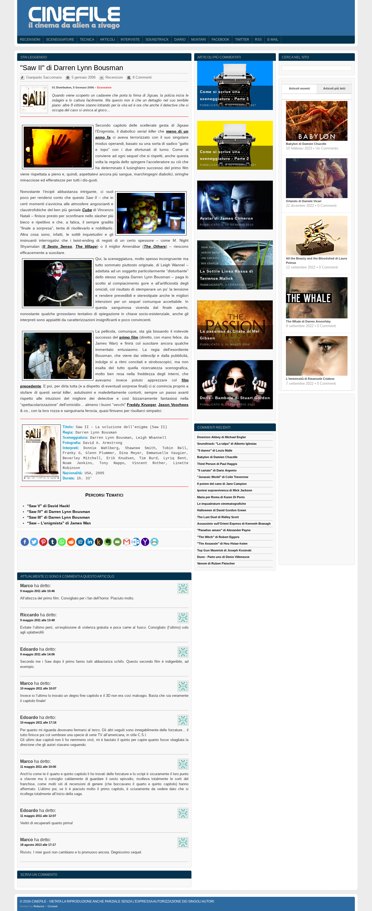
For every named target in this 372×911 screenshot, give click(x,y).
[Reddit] (71, 542)
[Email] (117, 542)
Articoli (107, 39)
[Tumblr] (52, 542)
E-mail (272, 39)
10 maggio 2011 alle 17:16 (38, 722)
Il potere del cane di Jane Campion (222, 483)
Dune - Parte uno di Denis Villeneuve (223, 556)
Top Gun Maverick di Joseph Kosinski (224, 550)
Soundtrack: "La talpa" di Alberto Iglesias (227, 443)
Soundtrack (157, 39)
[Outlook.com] (136, 542)
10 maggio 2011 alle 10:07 (38, 688)
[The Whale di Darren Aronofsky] (316, 317)
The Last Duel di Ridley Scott (218, 517)
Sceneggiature (60, 39)
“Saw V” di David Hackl (48, 506)
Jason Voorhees (173, 404)
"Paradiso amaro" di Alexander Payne (224, 530)
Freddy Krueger (141, 404)
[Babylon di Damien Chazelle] (316, 139)
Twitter (242, 39)
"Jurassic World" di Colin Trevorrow (222, 477)
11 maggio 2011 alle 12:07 (38, 815)
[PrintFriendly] (154, 542)
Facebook (220, 39)
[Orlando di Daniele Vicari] (316, 197)
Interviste (130, 39)
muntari (198, 39)
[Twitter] (34, 542)
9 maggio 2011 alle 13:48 (37, 620)
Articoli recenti (299, 88)
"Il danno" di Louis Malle (214, 450)
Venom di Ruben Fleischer (216, 563)
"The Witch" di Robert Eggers (218, 537)
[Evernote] (108, 542)
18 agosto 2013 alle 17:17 (38, 844)
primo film (128, 337)
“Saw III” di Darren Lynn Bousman (58, 517)
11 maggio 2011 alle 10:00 (38, 766)
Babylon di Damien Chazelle (306, 143)
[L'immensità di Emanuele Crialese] (316, 374)
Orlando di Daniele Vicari (303, 201)
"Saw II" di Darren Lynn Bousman (71, 68)
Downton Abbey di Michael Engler (221, 437)
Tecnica (87, 39)
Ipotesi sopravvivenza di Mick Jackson (224, 490)
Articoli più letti (334, 88)
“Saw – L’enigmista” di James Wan (59, 523)
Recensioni (30, 39)
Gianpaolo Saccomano (44, 77)
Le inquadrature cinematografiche (221, 503)
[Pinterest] (43, 542)
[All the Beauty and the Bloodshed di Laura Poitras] (316, 254)
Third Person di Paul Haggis (217, 463)
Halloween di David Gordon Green (221, 510)
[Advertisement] (104, 561)
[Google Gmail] (127, 542)
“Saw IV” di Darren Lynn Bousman (58, 511)
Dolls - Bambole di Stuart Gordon (235, 398)
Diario (179, 39)
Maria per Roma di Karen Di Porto (221, 497)
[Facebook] (25, 542)
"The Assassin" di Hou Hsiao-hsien (222, 543)
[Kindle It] (99, 542)
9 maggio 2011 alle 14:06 (37, 654)
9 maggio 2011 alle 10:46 (37, 591)
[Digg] (80, 542)
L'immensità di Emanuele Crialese (310, 378)
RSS (258, 39)
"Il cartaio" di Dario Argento (217, 470)
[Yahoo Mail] (145, 542)
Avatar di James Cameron (226, 218)
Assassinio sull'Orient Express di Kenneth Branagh (234, 523)
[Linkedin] (90, 542)
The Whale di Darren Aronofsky (308, 321)
